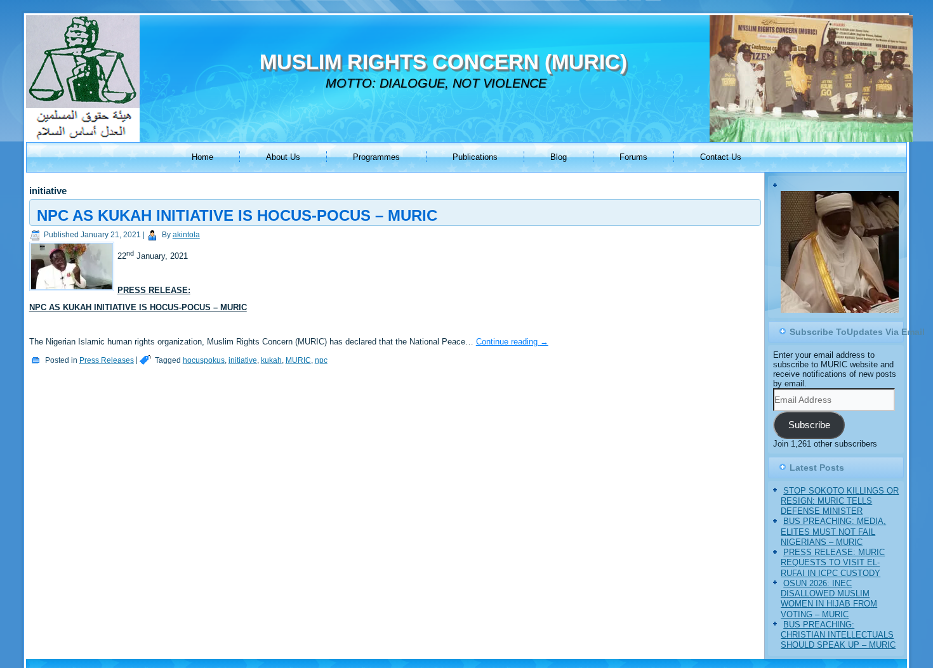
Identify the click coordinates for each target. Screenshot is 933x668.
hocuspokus (204, 360)
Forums (633, 157)
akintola (186, 234)
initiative (242, 360)
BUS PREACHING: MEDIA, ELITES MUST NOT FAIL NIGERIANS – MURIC (833, 531)
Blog (558, 157)
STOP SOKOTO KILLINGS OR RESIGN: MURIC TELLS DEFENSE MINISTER (840, 501)
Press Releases (106, 360)
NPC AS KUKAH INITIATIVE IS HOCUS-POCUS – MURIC (237, 215)
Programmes (376, 157)
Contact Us (720, 157)
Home (202, 157)
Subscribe (809, 425)
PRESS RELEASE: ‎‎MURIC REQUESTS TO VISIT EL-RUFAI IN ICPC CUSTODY (833, 562)
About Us (283, 157)
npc (321, 360)
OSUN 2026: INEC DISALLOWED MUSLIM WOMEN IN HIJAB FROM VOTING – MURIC (829, 599)
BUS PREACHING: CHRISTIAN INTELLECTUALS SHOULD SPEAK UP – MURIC (838, 635)
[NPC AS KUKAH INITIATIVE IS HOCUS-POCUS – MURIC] (73, 291)
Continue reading (512, 341)
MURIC (298, 360)
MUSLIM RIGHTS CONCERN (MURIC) (443, 62)
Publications (475, 157)
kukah (271, 360)
